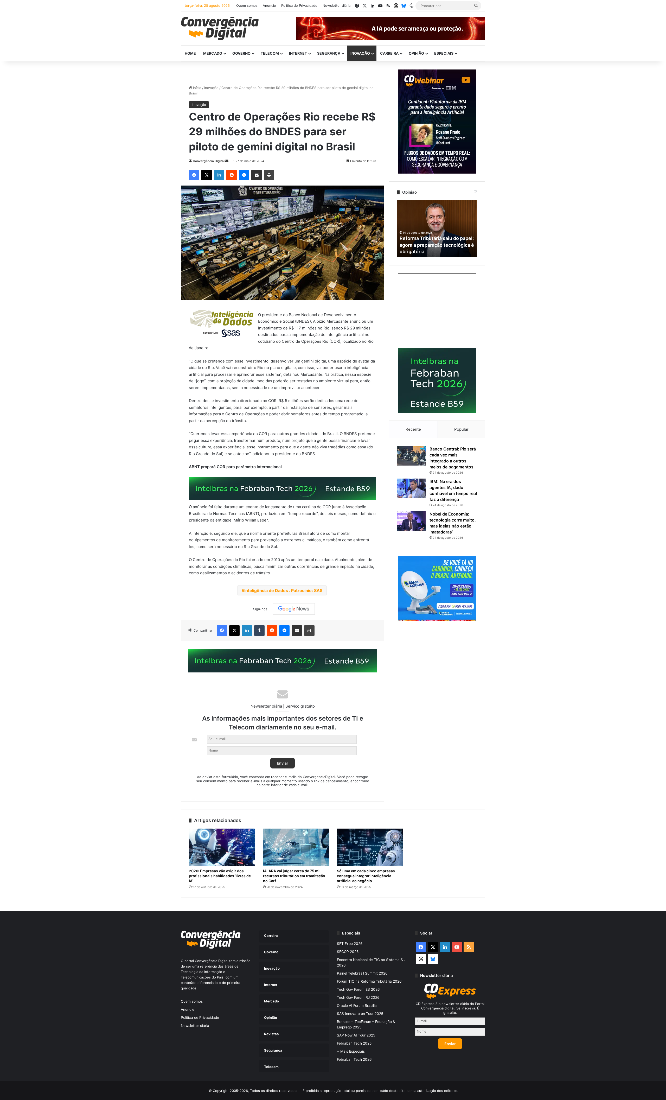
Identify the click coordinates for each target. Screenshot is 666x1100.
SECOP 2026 (348, 952)
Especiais (443, 53)
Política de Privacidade (299, 5)
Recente (413, 429)
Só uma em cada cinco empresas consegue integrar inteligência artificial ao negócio (366, 876)
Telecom (270, 53)
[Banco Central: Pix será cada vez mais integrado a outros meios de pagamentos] (411, 456)
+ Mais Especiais (351, 1051)
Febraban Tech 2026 (354, 1059)
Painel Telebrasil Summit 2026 (362, 973)
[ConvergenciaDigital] (220, 28)
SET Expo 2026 (350, 944)
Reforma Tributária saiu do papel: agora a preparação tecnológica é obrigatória (437, 245)
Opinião (416, 53)
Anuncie (269, 5)
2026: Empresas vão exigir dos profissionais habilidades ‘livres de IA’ (220, 876)
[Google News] (294, 609)
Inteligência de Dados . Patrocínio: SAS (283, 590)
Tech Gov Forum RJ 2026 (358, 997)
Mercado (212, 53)
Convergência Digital (209, 161)
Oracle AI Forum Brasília (357, 1005)
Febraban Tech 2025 (354, 1043)
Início (196, 88)
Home (190, 53)
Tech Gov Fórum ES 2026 (358, 989)
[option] (437, 228)
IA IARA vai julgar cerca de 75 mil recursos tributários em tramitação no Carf (294, 876)
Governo (241, 53)
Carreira (389, 53)
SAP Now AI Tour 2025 (356, 1035)
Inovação (360, 53)
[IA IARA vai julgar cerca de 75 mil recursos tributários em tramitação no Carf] (296, 847)
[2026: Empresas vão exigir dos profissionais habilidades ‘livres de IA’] (222, 847)
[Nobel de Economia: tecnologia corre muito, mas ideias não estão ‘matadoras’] (411, 521)
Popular (461, 429)
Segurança (328, 53)
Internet (298, 53)
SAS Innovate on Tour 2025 (360, 1014)
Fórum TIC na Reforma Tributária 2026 (369, 981)
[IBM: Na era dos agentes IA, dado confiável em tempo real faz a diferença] (411, 488)
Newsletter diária (336, 5)
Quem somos (247, 5)
